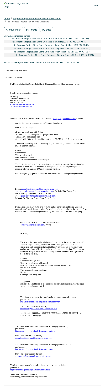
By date (46, 29)
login (96, 5)
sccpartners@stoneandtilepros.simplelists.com (37, 18)
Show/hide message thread (17, 36)
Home (7, 18)
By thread (31, 29)
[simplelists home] (16, 5)
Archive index (13, 29)
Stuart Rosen (51, 62)
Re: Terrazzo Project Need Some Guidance (32, 38)
